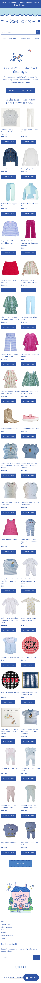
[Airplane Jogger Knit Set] (30, 830)
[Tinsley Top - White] (30, 156)
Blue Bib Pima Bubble (10, 657)
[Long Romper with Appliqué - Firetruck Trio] (30, 527)
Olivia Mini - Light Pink (30, 428)
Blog (3, 938)
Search (12, 91)
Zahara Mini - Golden (9, 428)
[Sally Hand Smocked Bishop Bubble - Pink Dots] (10, 605)
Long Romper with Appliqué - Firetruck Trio (29, 542)
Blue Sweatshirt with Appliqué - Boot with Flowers (29, 465)
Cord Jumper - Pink (9, 539)
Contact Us (27, 91)
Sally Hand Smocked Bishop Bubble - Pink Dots (9, 620)
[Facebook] (23, 967)
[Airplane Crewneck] (10, 830)
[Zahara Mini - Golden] (10, 416)
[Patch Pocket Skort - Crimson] (10, 268)
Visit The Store (6, 927)
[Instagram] (18, 967)
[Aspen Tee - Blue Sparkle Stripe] (10, 228)
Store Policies (6, 935)
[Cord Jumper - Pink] (10, 527)
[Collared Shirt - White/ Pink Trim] (10, 490)
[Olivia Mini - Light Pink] (30, 416)
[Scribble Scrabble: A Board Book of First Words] (10, 717)
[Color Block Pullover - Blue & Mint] (30, 191)
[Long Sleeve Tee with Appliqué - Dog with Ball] (10, 566)
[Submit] (38, 32)
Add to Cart (28, 665)
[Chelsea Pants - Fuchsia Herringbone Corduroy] (30, 228)
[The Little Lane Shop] (20, 21)
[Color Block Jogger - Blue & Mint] (10, 191)
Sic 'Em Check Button (10, 692)
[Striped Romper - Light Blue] (30, 756)
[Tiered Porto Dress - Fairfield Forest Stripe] (10, 305)
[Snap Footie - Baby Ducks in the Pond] (30, 605)
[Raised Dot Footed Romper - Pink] (10, 793)
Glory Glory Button (28, 657)
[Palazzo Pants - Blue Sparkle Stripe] (10, 342)
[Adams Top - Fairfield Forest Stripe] (30, 379)
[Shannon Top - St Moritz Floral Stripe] (30, 268)
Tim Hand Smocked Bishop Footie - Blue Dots (29, 581)
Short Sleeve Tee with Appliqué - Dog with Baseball (30, 731)
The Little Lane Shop (16, 977)
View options (8, 142)
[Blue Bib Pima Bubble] (10, 645)
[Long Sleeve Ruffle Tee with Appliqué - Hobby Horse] (10, 451)
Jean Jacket (6, 169)
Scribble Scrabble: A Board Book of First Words (9, 731)
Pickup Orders (6, 930)
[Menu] (2, 21)
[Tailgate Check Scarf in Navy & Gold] (30, 680)
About (3, 921)
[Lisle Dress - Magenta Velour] (30, 342)
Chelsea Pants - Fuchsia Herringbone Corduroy (29, 243)
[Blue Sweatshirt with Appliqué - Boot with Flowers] (30, 451)
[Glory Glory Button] (30, 645)
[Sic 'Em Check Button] (10, 680)
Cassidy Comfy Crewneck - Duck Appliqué (8, 132)
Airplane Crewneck (9, 842)
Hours (3, 932)
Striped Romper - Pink (10, 768)
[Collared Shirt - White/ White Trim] (30, 490)
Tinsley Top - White (29, 169)
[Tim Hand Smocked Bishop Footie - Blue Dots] (30, 566)
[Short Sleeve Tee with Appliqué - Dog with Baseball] (30, 717)
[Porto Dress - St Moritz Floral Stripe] (10, 379)
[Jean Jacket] (10, 156)
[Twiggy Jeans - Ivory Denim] (30, 117)
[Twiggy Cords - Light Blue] (30, 305)
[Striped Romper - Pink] (10, 756)
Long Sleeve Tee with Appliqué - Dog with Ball (9, 581)
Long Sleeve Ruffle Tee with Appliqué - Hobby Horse (10, 465)
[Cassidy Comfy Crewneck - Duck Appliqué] (10, 117)
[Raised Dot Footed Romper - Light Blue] (30, 793)
